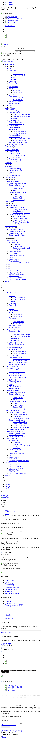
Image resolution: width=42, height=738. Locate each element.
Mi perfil (7, 615)
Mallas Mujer (13, 129)
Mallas (11, 88)
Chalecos (12, 77)
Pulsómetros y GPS (15, 174)
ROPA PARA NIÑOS (12, 150)
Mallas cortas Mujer (19, 131)
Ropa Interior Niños (15, 159)
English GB (18, 18)
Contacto (8, 601)
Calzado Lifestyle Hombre (21, 187)
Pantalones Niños (14, 157)
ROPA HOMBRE (11, 68)
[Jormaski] (8, 2)
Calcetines (12, 70)
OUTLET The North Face (17, 279)
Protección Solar (14, 261)
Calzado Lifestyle (14, 185)
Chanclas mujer (18, 211)
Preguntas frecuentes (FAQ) (14, 605)
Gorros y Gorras (14, 83)
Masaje (11, 172)
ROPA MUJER (10, 109)
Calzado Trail (17, 198)
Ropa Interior (13, 96)
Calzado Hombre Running (17, 183)
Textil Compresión (15, 103)
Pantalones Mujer (14, 135)
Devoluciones (9, 607)
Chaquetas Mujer (14, 120)
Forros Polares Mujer (16, 122)
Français (15, 20)
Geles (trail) (17, 250)
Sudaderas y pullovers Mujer (18, 142)
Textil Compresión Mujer (17, 144)
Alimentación (13, 242)
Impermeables (13, 87)
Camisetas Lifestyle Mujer (21, 114)
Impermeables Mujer (15, 127)
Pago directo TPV (11, 603)
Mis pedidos (9, 617)
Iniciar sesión (5, 495)
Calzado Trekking (19, 200)
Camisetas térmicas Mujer (21, 139)
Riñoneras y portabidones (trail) (19, 263)
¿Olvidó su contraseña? (8, 725)
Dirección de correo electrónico (11, 717)
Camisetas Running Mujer (21, 116)
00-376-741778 (6, 632)
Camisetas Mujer (14, 113)
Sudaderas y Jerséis (15, 101)
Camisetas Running (19, 76)
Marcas (7, 475)
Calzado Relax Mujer (20, 209)
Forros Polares (13, 81)
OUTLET (8, 268)
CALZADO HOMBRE (12, 181)
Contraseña (4, 721)
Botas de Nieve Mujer (20, 216)
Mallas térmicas (18, 100)
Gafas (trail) (13, 253)
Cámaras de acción (15, 168)
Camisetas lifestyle (19, 74)
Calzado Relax (18, 189)
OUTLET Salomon (15, 278)
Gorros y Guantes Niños (17, 155)
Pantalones (12, 94)
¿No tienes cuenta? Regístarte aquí (12, 731)
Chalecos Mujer (14, 118)
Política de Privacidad (12, 588)
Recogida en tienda (11, 586)
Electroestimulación (15, 170)
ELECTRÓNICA (11, 166)
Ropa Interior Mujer (15, 137)
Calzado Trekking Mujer (21, 222)
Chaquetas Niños (14, 153)
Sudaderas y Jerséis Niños (17, 161)
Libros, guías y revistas (16, 255)
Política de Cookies (11, 589)
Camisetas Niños (14, 152)
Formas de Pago (10, 584)
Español (14, 17)
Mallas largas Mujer (19, 133)
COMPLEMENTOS (11, 240)
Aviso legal (8, 591)
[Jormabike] (9, 4)
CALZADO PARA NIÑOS (14, 229)
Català (13, 22)
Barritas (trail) (17, 244)
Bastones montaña (15, 252)
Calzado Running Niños (17, 235)
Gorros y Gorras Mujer (16, 124)
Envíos (7, 582)
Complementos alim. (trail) (21, 248)
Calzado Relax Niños (16, 233)
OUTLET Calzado (15, 272)
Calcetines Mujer (14, 111)
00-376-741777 (10, 26)
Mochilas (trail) (14, 259)
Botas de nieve (18, 194)
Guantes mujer (13, 126)
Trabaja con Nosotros (12, 593)
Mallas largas (17, 92)
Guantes (11, 85)
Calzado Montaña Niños (17, 231)
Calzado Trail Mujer (19, 220)
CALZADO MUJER (12, 205)
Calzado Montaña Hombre (17, 192)
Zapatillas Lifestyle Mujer (21, 213)
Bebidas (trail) (17, 246)
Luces (11, 257)
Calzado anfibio (18, 196)
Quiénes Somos (10, 580)
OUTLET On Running (16, 274)
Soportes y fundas (14, 176)
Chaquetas (12, 79)
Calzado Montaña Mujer (17, 215)
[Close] (1, 287)
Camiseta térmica (18, 98)
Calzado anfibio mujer (20, 218)
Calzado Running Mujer (17, 224)
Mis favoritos (9, 619)
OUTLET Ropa (14, 276)
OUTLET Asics (14, 270)
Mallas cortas (17, 90)
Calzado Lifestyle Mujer (17, 207)
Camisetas (12, 72)
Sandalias (16, 190)
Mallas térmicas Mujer (20, 140)
